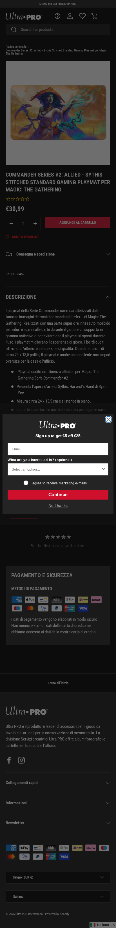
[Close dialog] (108, 419)
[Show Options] (103, 469)
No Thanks (58, 505)
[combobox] (56, 469)
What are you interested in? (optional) (40, 460)
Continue (58, 494)
